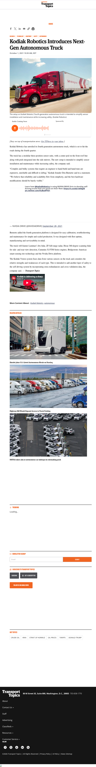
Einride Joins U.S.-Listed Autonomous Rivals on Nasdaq (31, 362)
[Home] (48, 5)
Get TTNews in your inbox (52, 141)
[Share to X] (15, 29)
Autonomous (43, 36)
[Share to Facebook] (11, 29)
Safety (35, 36)
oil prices (52, 637)
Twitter (10, 747)
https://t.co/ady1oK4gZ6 (74, 188)
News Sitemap (66, 754)
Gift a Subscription (30, 575)
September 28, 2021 (52, 226)
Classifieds (7, 726)
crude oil (15, 637)
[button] (28, 29)
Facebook (5, 747)
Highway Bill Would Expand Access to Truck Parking (30, 411)
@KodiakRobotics (42, 186)
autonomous (49, 303)
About (5, 701)
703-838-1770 (76, 693)
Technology (20, 36)
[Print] (33, 29)
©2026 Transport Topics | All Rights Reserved (20, 754)
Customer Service (10, 739)
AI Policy (56, 754)
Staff (4, 713)
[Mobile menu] (3, 3)
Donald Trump (75, 637)
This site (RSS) (28, 747)
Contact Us (7, 707)
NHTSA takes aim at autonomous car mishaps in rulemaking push (35, 459)
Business (12, 36)
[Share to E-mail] (24, 29)
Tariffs (62, 637)
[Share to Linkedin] (19, 29)
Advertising (7, 720)
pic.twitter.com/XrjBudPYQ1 (37, 190)
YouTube (16, 747)
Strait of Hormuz (37, 637)
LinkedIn (22, 747)
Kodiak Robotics (36, 303)
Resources (7, 733)
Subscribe (14, 575)
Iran (24, 637)
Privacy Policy (45, 754)
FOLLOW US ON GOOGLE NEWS (21, 585)
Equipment (28, 36)
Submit (77, 559)
